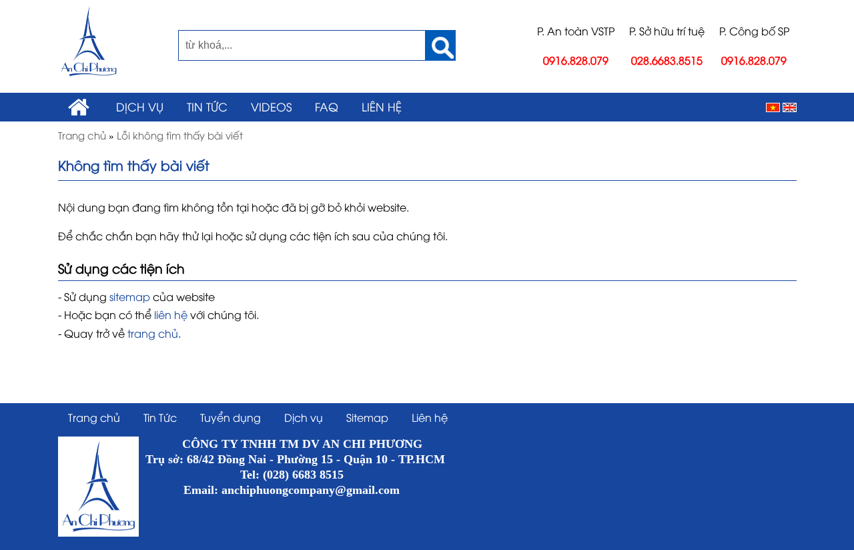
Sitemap (367, 417)
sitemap (129, 296)
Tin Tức (207, 106)
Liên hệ (382, 106)
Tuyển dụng (230, 417)
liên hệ (170, 314)
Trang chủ (94, 417)
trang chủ (152, 333)
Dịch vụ (139, 106)
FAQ (326, 106)
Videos (271, 106)
